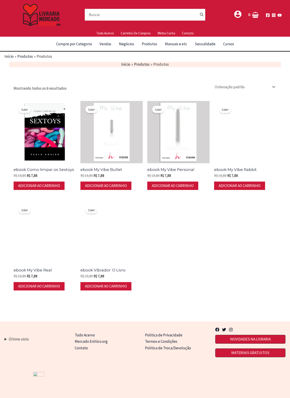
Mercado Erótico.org (91, 341)
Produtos (149, 43)
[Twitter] (224, 330)
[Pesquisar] (202, 14)
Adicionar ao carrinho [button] (39, 185)
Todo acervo (105, 33)
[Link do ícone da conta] (238, 14)
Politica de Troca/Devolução (168, 347)
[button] (250, 339)
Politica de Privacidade (163, 335)
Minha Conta (166, 33)
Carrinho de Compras (136, 33)
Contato (188, 33)
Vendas (105, 43)
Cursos (228, 43)
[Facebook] (267, 15)
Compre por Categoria (74, 43)
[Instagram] (273, 15)
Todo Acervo (85, 335)
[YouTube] (279, 15)
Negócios (126, 43)
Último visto (19, 339)
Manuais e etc (176, 43)
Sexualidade (205, 43)
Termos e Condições (161, 341)
